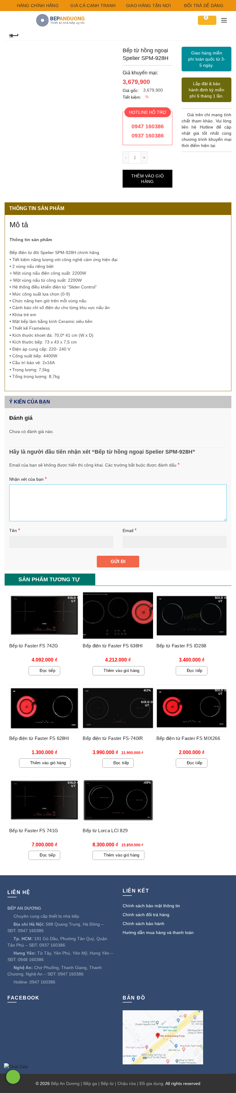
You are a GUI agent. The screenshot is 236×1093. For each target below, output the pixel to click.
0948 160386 (31, 959)
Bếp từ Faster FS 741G (33, 830)
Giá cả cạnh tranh (92, 5)
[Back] (14, 35)
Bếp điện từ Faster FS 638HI (113, 645)
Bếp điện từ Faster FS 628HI (39, 738)
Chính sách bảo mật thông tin (151, 905)
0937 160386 (148, 136)
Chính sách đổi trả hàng (146, 914)
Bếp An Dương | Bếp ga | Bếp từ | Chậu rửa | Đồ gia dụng (107, 1083)
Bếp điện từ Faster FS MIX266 (188, 738)
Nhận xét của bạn (28, 479)
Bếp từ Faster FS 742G (33, 645)
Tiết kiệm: (132, 97)
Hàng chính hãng (37, 5)
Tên (14, 530)
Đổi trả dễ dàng (203, 5)
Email (129, 530)
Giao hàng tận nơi (147, 5)
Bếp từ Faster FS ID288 (181, 645)
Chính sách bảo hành (143, 923)
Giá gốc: (131, 90)
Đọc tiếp (47, 670)
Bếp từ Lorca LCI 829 (105, 830)
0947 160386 (148, 126)
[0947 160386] (13, 1077)
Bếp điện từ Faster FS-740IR (113, 738)
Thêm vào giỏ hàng (147, 178)
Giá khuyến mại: (140, 72)
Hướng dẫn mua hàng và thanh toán (158, 932)
